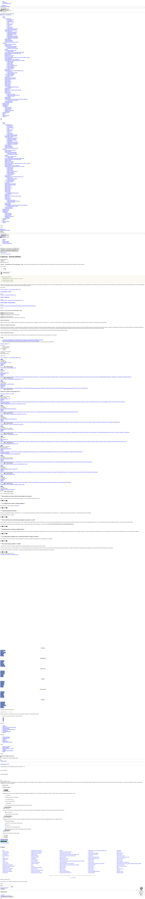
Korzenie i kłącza (10, 19)
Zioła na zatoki (7, 97)
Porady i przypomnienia (10, 829)
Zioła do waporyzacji (9, 101)
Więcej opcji (6, 789)
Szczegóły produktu (4, 343)
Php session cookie (9, 799)
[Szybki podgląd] (2, 359)
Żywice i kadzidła (8, 108)
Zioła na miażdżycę (10, 73)
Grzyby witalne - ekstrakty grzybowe (11, 42)
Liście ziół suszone (10, 21)
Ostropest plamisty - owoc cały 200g (7, 429)
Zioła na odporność (8, 58)
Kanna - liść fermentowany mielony (6, 458)
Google (2, 894)
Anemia (6, 49)
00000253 (2, 399)
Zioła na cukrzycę (8, 45)
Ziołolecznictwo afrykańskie (12, 31)
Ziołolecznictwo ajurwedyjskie (12, 37)
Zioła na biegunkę (10, 66)
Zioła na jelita (7, 82)
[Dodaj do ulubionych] (1, 273)
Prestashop (8, 795)
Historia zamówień (6, 737)
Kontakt (4, 732)
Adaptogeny (7, 88)
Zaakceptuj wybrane (4, 839)
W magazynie (2, 351)
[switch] (141, 894)
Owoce (8, 25)
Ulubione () (4, 5)
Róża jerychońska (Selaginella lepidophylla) (8, 408)
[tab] (72, 307)
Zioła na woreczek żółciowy (12, 65)
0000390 (2, 459)
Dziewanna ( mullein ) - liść (5, 398)
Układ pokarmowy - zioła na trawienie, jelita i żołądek (14, 60)
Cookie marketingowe (8, 816)
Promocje (4, 749)
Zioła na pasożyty (8, 54)
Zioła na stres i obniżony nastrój (10, 50)
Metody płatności (6, 747)
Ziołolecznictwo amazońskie (36, 850)
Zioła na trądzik (10, 75)
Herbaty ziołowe (8, 39)
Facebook (8, 825)
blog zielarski (74, 877)
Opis (1, 307)
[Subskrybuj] (11, 712)
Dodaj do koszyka (6, 272)
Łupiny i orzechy (10, 27)
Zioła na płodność (8, 87)
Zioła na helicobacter (11, 67)
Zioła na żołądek (8, 98)
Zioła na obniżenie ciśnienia (12, 72)
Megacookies (8, 803)
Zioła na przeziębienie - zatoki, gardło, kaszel (13, 53)
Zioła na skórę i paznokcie (9, 74)
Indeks (1, 259)
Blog (118, 867)
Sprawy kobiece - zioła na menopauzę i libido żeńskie (14, 52)
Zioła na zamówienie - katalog (8, 748)
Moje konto (5, 738)
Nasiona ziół (9, 24)
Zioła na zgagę (10, 63)
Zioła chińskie (5, 872)
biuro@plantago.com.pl (7, 3)
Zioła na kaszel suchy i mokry (12, 100)
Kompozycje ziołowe (9, 41)
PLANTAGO (2, 363)
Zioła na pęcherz (8, 85)
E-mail (1, 883)
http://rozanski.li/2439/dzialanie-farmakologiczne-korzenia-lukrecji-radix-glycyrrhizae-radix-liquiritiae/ (21, 340)
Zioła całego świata (8, 30)
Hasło (1, 885)
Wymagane (6, 790)
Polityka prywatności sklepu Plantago (9, 727)
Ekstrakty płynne (120, 871)
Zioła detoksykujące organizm (12, 48)
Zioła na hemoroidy (8, 81)
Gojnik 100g (2, 479)
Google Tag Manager (10, 821)
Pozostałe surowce (120, 868)
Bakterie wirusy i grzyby (9, 55)
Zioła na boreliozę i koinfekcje (10, 44)
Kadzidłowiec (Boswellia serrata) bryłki (7, 489)
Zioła (4, 17)
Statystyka (6, 836)
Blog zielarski (5, 730)
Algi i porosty (9, 26)
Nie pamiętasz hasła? (4, 887)
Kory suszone (9, 20)
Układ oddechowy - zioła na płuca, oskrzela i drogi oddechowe (16, 99)
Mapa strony (5, 726)
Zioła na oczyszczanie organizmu (11, 46)
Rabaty (4, 751)
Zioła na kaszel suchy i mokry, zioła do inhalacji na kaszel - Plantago (129, 863)
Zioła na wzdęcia (10, 68)
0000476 (2, 449)
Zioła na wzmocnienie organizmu (66, 851)
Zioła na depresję (10, 51)
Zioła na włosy (119, 854)
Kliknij (68, 875)
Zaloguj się (3, 229)
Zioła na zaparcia (10, 61)
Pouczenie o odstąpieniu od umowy (9, 729)
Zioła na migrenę (8, 83)
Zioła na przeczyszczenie (11, 47)
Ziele (8, 22)
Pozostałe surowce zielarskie (12, 28)
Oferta (17, 505)
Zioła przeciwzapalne (9, 102)
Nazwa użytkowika (6, 736)
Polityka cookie (5, 785)
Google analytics (9, 812)
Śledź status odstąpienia (4, 842)
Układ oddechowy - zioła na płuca (123, 862)
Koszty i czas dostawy (7, 746)
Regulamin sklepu (6, 728)
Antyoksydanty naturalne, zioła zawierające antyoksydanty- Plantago (72, 860)
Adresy (4, 739)
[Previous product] (0, 245)
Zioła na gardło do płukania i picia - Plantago (13, 89)
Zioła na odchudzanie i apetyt (10, 78)
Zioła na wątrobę (120, 853)
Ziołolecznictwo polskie (11, 32)
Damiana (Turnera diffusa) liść (5, 448)
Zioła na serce (9, 71)
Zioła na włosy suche (11, 94)
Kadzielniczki (7, 111)
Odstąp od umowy (3, 841)
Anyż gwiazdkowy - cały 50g (5, 291)
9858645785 (2, 386)
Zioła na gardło (91, 862)
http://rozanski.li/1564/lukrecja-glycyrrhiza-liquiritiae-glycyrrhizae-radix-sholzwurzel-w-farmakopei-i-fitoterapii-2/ (23, 339)
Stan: (1, 352)
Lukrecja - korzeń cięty (4, 297)
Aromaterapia (5, 106)
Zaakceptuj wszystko (4, 840)
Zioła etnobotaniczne (8, 40)
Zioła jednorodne (8, 18)
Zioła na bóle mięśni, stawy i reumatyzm (12, 59)
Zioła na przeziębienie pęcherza (13, 86)
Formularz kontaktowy (7, 731)
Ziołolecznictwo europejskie (12, 38)
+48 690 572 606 (3, 761)
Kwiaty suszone (10, 23)
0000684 (2, 374)
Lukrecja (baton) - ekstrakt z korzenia (7, 302)
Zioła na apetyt (7, 80)
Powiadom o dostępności (4, 402)
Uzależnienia (7, 76)
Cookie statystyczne (7, 807)
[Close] (1, 119)
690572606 (5, 2)
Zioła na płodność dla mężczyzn (65, 872)
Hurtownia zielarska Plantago (8, 750)
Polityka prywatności (6, 787)
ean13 (1, 353)
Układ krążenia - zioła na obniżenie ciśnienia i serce (14, 70)
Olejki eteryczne (8, 109)
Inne (32, 864)
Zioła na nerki (7, 84)
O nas (4, 725)
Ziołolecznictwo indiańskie (12, 33)
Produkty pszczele (120, 872)
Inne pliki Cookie (7, 830)
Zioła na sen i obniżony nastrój (65, 853)
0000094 (2, 430)
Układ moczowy (8, 79)
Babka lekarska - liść (4, 439)
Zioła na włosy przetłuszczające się (13, 95)
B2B (3, 1)
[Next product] (1, 245)
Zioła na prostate (8, 69)
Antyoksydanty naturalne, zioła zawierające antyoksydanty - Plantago (17, 57)
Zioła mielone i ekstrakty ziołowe (11, 29)
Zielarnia (32, 866)
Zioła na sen (7, 90)
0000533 (2, 480)
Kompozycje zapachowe (9, 110)
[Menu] (143, 887)
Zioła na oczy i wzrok (9, 56)
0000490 (2, 364)
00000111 (2, 409)
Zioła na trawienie (10, 64)
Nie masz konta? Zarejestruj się (6, 895)
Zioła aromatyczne (8, 107)
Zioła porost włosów (11, 96)
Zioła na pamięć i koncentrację (10, 77)
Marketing (6, 837)
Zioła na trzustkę (10, 62)
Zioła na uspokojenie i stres (122, 866)
